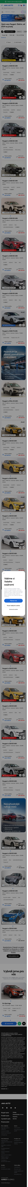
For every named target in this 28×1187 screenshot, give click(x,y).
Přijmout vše (13, 600)
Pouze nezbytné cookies (13, 605)
